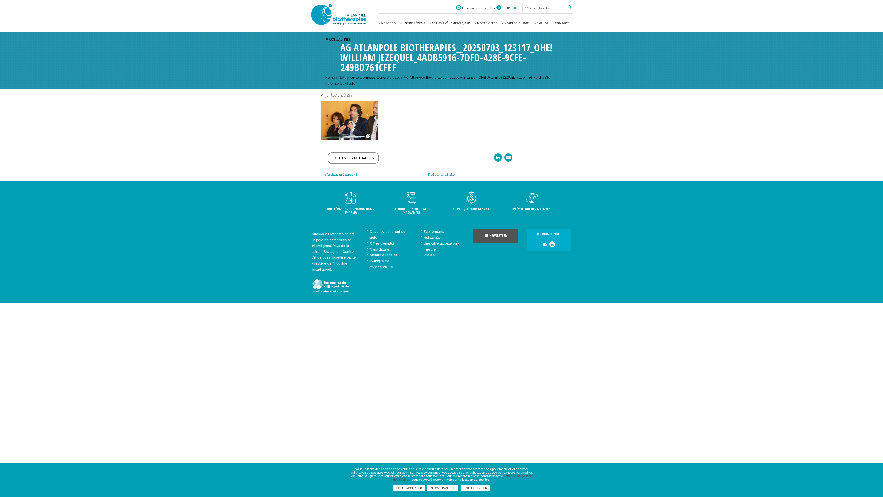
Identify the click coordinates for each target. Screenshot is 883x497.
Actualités (339, 39)
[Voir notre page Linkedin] (499, 8)
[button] (569, 6)
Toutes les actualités (353, 158)
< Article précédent (340, 174)
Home (330, 77)
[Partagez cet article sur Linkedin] (498, 159)
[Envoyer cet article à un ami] (508, 159)
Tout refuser (475, 488)
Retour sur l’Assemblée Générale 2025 (369, 77)
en (515, 8)
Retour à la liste (441, 174)
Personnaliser (443, 488)
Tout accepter (409, 488)
